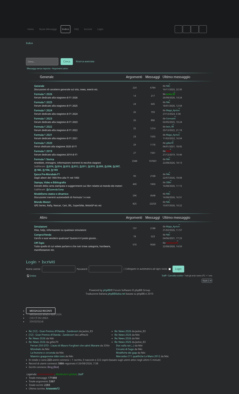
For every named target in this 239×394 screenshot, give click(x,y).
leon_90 (170, 126)
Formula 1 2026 (43, 94)
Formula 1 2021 (43, 134)
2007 (117, 166)
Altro (43, 217)
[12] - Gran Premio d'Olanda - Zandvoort (51, 334)
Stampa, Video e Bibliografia (50, 182)
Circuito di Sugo (125, 349)
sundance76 (172, 242)
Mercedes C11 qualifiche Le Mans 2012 (138, 356)
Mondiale (35, 349)
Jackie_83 (170, 94)
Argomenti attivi (60, 68)
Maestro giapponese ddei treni (47, 356)
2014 (59, 166)
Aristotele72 (53, 388)
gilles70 (169, 142)
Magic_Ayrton (173, 110)
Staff (164, 275)
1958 (47, 169)
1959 (55, 169)
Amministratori (45, 374)
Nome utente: (33, 269)
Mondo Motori (42, 202)
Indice (29, 43)
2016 (51, 166)
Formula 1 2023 (43, 118)
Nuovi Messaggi (48, 29)
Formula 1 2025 (43, 102)
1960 (39, 169)
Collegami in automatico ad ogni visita (146, 268)
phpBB (107, 290)
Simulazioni (40, 226)
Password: (82, 269)
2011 (84, 166)
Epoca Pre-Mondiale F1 (47, 174)
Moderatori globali (66, 374)
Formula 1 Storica (44, 159)
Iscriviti (48, 261)
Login (31, 261)
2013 (67, 166)
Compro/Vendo (42, 234)
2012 (76, 166)
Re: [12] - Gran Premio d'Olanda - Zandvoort (53, 331)
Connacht (171, 118)
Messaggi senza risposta (38, 68)
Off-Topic (39, 242)
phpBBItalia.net (116, 293)
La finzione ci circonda (42, 352)
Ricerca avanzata (85, 61)
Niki (168, 85)
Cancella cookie (175, 275)
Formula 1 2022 (43, 126)
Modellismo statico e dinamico (51, 193)
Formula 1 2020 (43, 143)
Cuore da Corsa (56, 189)
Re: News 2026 (37, 338)
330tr (168, 182)
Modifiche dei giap (126, 352)
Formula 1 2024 (43, 110)
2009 (101, 166)
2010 (92, 166)
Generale (46, 77)
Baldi (168, 151)
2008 (109, 166)
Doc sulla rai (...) (125, 345)
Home (30, 29)
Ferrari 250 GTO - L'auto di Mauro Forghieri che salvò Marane (65, 345)
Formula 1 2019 (43, 151)
